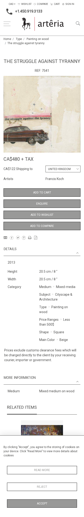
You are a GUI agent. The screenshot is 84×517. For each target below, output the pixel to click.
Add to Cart (42, 192)
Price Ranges (49, 319)
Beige (64, 340)
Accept (42, 503)
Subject (44, 294)
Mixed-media (65, 287)
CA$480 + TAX (19, 159)
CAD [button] (11, 4)
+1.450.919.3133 (28, 11)
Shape (44, 332)
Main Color (47, 340)
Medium (45, 287)
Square (58, 332)
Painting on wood (38, 39)
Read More (42, 470)
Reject (42, 486)
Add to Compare (42, 226)
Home (7, 39)
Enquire (42, 203)
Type (19, 39)
